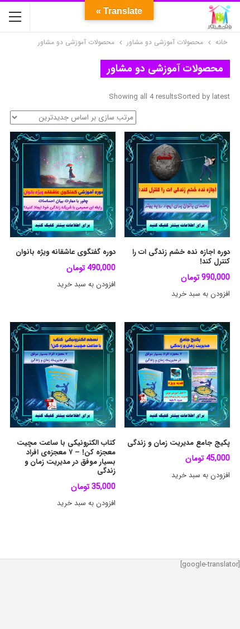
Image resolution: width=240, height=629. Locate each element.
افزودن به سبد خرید (200, 294)
